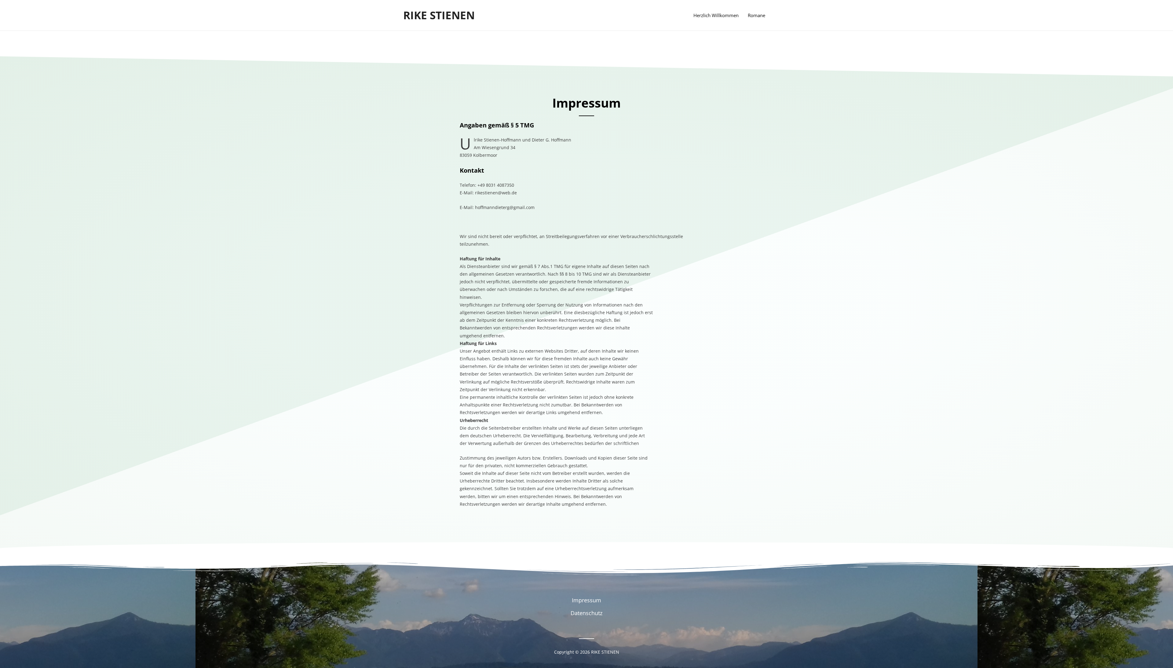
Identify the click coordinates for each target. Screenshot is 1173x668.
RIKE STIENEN (439, 15)
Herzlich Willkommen (716, 15)
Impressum (586, 600)
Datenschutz (586, 613)
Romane (756, 15)
